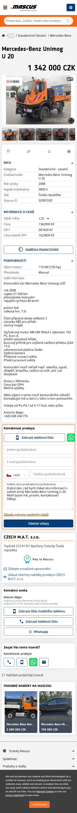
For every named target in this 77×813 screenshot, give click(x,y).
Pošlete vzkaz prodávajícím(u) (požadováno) (31, 484)
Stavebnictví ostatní (32, 35)
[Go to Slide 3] (44, 134)
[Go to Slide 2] (27, 134)
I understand (39, 804)
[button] (38, 99)
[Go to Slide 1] (10, 134)
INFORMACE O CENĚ (19, 212)
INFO (7, 162)
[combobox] (38, 218)
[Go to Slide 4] (60, 134)
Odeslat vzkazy (38, 523)
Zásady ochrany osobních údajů (26, 515)
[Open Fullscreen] (71, 120)
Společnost (10, 759)
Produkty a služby (14, 766)
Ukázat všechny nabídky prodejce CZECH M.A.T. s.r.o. (36, 577)
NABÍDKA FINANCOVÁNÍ (41, 250)
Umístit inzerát (71, 7)
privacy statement (15, 795)
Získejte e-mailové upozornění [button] (29, 569)
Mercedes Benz (60, 35)
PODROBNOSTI (15, 260)
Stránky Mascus (19, 751)
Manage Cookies (45, 791)
